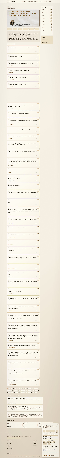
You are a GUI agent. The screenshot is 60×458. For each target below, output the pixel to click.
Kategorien (31, 1)
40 (31, 392)
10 (25, 388)
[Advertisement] (23, 95)
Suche (46, 1)
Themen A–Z (9, 443)
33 (14, 392)
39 (28, 392)
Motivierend (31, 28)
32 (12, 392)
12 (30, 388)
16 (7, 390)
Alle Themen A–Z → (44, 33)
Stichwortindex (9, 453)
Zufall (50, 1)
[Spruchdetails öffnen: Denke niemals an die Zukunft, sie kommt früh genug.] (23, 85)
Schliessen (52, 455)
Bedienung (45, 444)
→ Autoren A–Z (44, 40)
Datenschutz (35, 445)
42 (35, 392)
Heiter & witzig (25, 28)
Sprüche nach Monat (10, 448)
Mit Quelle (20, 28)
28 (35, 390)
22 (21, 390)
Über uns (34, 441)
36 (21, 392)
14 (34, 388)
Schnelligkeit (49, 442)
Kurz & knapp (9, 28)
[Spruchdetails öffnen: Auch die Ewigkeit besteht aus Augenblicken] (23, 57)
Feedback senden (46, 455)
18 (12, 390)
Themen (36, 1)
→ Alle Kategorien (45, 39)
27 (33, 390)
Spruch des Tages (9, 441)
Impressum (34, 443)
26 (31, 390)
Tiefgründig (37, 28)
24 (26, 390)
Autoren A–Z (9, 446)
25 (28, 390)
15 (37, 388)
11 (27, 388)
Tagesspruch (25, 1)
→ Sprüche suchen (45, 42)
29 (38, 390)
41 (33, 392)
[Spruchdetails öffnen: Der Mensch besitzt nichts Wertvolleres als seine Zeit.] (23, 78)
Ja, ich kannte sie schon (47, 436)
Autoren (41, 1)
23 (24, 390)
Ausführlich (15, 28)
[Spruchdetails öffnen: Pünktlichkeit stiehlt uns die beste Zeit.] (23, 186)
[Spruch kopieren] (38, 52)
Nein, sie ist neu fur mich (47, 438)
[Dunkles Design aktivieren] (52, 1)
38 (26, 392)
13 (32, 388)
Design (44, 442)
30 (7, 392)
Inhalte (54, 442)
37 (24, 392)
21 (19, 390)
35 (19, 392)
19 (14, 390)
